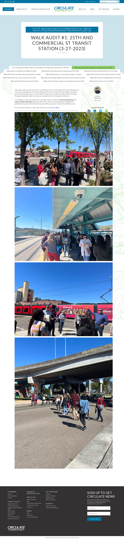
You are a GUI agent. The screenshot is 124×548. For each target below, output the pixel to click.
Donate (116, 9)
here (57, 108)
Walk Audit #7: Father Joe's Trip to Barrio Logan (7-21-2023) (103, 74)
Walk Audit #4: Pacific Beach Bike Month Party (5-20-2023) (100, 71)
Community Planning (14, 516)
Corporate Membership (52, 507)
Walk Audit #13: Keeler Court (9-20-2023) (101, 81)
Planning (8, 9)
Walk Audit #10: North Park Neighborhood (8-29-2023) (105, 78)
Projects (10, 497)
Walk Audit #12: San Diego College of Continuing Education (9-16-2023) (63, 81)
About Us (82, 9)
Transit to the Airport (13, 518)
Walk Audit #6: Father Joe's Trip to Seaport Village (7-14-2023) (63, 74)
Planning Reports (12, 496)
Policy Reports (11, 513)
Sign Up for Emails (51, 499)
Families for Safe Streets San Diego (15, 508)
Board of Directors (31, 499)
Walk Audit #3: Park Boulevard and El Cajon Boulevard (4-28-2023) (60, 71)
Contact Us (30, 507)
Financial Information (32, 505)
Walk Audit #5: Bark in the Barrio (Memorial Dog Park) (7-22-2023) (22, 74)
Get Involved (104, 9)
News (92, 9)
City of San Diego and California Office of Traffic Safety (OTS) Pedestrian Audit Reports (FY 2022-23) (40, 67)
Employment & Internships (34, 503)
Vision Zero (10, 514)
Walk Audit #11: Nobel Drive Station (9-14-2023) (24, 81)
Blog (28, 513)
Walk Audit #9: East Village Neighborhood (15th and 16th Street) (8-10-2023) (63, 78)
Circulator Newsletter (32, 517)
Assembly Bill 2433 (13, 504)
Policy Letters (11, 511)
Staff (28, 501)
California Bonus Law (13, 505)
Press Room (30, 515)
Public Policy (21, 9)
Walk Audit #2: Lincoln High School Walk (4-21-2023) (21, 71)
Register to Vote (50, 497)
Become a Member (51, 496)
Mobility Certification (40, 9)
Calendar (48, 494)
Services (10, 494)
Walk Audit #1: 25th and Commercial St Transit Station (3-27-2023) (93, 67)
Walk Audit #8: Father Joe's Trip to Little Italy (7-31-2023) (19, 78)
